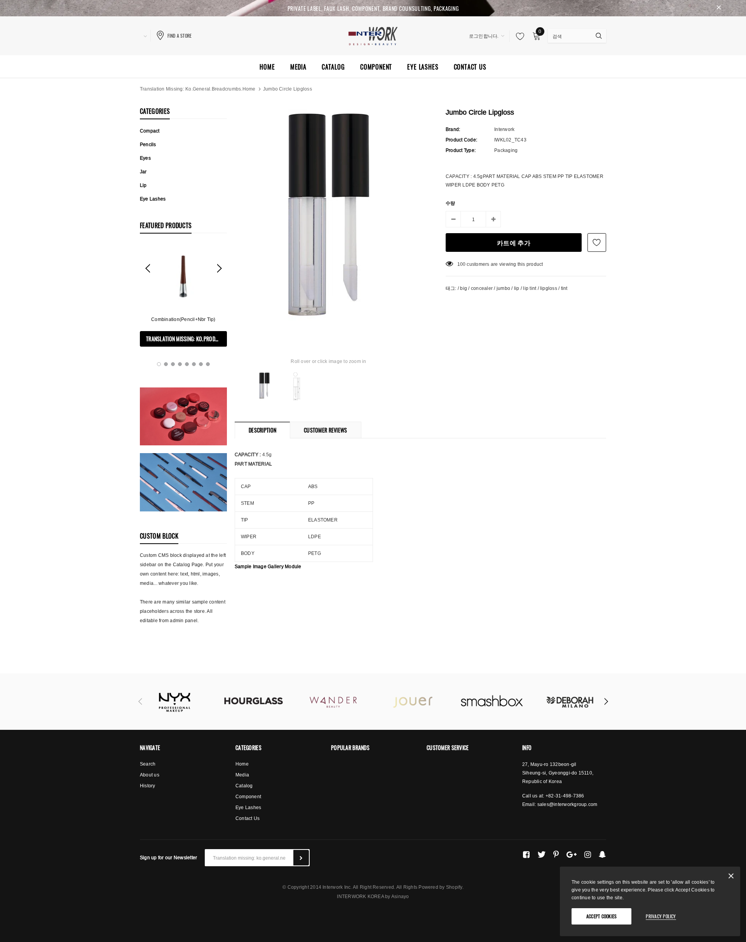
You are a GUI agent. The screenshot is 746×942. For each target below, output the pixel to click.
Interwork (504, 129)
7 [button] (201, 364)
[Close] (731, 877)
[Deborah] (572, 701)
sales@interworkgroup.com (567, 804)
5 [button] (187, 364)
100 (461, 264)
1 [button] (159, 364)
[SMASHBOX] (492, 701)
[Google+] (571, 854)
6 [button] (194, 364)
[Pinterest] (556, 854)
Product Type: (461, 150)
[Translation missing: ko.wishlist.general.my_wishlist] (518, 36)
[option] (183, 296)
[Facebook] (526, 854)
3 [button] (173, 364)
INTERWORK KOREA (361, 896)
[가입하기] (301, 857)
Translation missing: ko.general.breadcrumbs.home (198, 89)
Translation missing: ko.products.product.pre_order (186, 339)
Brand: (453, 129)
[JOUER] (413, 701)
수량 (450, 203)
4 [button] (180, 364)
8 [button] (208, 364)
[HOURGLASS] (254, 701)
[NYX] (174, 701)
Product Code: (461, 140)
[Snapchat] (602, 854)
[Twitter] (541, 854)
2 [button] (166, 364)
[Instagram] (587, 854)
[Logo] (373, 35)
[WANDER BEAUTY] (333, 701)
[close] (719, 8)
